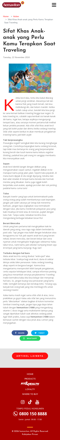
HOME (30, 374)
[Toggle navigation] (54, 4)
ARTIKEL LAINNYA (30, 356)
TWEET (41, 333)
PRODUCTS (30, 379)
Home (6, 16)
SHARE (21, 333)
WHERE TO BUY (30, 394)
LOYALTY (30, 389)
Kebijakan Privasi (30, 434)
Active (16, 16)
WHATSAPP (31, 338)
